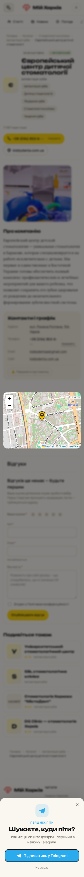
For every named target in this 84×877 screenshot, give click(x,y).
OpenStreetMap (69, 446)
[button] (42, 416)
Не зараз (42, 867)
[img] (42, 420)
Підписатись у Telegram (45, 855)
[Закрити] (77, 804)
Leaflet (49, 446)
